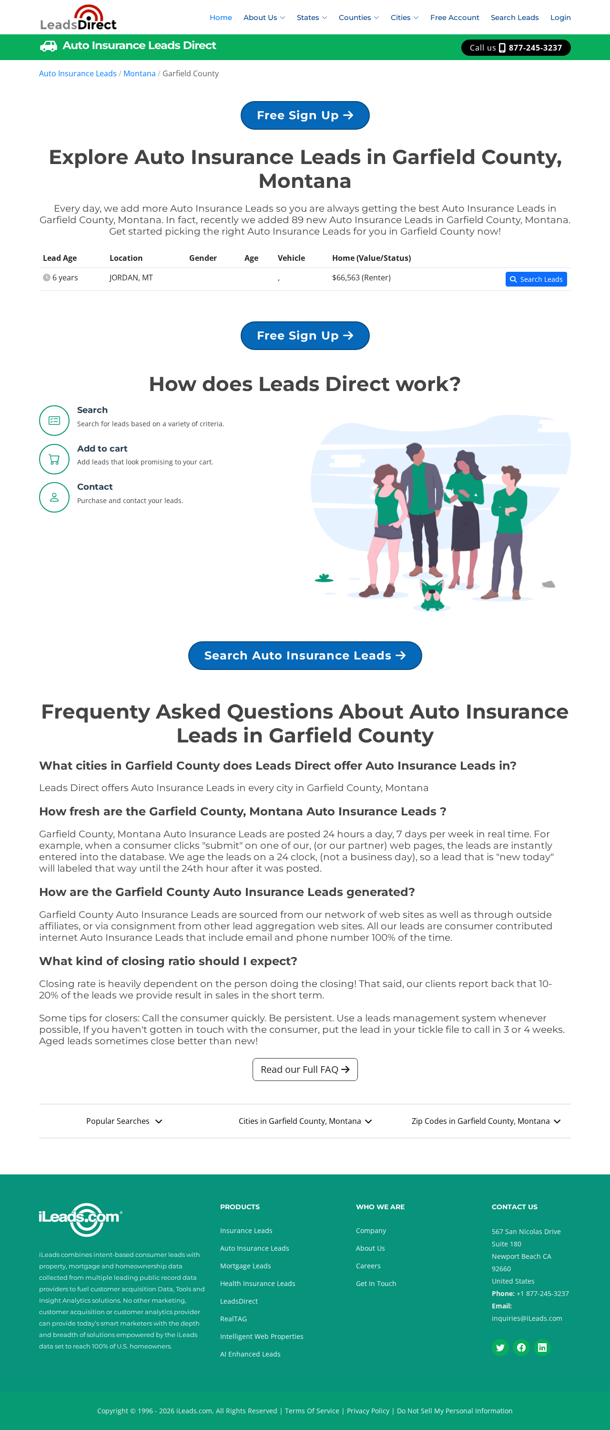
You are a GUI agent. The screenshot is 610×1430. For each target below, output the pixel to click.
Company (371, 1230)
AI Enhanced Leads (250, 1353)
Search (92, 410)
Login (560, 17)
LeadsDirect (239, 1301)
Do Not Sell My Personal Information (455, 1410)
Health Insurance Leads (257, 1283)
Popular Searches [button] (119, 1121)
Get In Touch (376, 1283)
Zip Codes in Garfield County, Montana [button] (481, 1121)
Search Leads (515, 17)
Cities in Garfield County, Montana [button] (300, 1121)
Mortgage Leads (245, 1265)
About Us (370, 1248)
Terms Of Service (312, 1410)
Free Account (454, 17)
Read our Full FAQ (301, 1069)
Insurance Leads (246, 1230)
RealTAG (233, 1318)
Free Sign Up (300, 115)
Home (221, 17)
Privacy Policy (368, 1410)
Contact (95, 487)
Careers (368, 1265)
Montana (139, 73)
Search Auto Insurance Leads (300, 655)
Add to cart (102, 448)
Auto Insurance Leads (78, 73)
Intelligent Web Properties (262, 1336)
